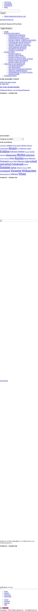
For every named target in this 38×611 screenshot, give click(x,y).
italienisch (30, 155)
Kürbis (26, 158)
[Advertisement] (19, 114)
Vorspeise (16, 170)
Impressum (7, 595)
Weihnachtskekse (5, 174)
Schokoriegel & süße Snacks (20, 72)
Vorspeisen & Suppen (16, 37)
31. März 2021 (4, 84)
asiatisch (9, 145)
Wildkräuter (14, 174)
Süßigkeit (19, 168)
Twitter (7, 2)
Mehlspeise (32, 158)
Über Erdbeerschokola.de (15, 16)
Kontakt (6, 593)
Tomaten (25, 167)
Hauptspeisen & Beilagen (18, 38)
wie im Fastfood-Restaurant (20, 69)
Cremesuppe (4, 148)
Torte (29, 168)
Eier (18, 148)
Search (3, 13)
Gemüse (21, 151)
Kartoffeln (6, 158)
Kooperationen (10, 76)
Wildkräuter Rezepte (17, 48)
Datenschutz (7, 596)
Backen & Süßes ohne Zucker (20, 59)
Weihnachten (29, 170)
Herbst (21, 154)
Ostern (11, 161)
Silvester (26, 164)
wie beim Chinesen (15, 65)
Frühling (4, 151)
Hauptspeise (11, 155)
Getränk (32, 152)
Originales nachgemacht (14, 64)
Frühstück (13, 152)
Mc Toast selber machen (9, 87)
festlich (29, 148)
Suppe (13, 167)
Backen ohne (9, 52)
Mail (6, 7)
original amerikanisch (17, 71)
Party (15, 161)
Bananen (19, 145)
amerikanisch (3, 145)
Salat (27, 161)
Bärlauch (29, 145)
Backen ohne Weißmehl (18, 60)
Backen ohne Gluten (16, 57)
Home (6, 32)
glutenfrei (3, 155)
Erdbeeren (23, 148)
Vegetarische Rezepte (17, 47)
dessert (13, 148)
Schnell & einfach (15, 50)
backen (14, 145)
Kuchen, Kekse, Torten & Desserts (22, 40)
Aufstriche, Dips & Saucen (19, 43)
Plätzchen (21, 161)
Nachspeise (4, 161)
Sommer (5, 167)
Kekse (12, 158)
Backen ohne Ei (14, 54)
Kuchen (19, 158)
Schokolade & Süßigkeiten (19, 42)
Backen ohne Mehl (16, 55)
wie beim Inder (14, 67)
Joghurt (2, 158)
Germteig (27, 151)
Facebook (8, 4)
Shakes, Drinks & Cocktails (19, 45)
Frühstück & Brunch (16, 35)
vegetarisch (5, 170)
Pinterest (8, 5)
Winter (22, 173)
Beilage (24, 145)
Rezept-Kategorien (12, 33)
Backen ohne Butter (16, 62)
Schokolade (18, 164)
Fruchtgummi (13, 74)
